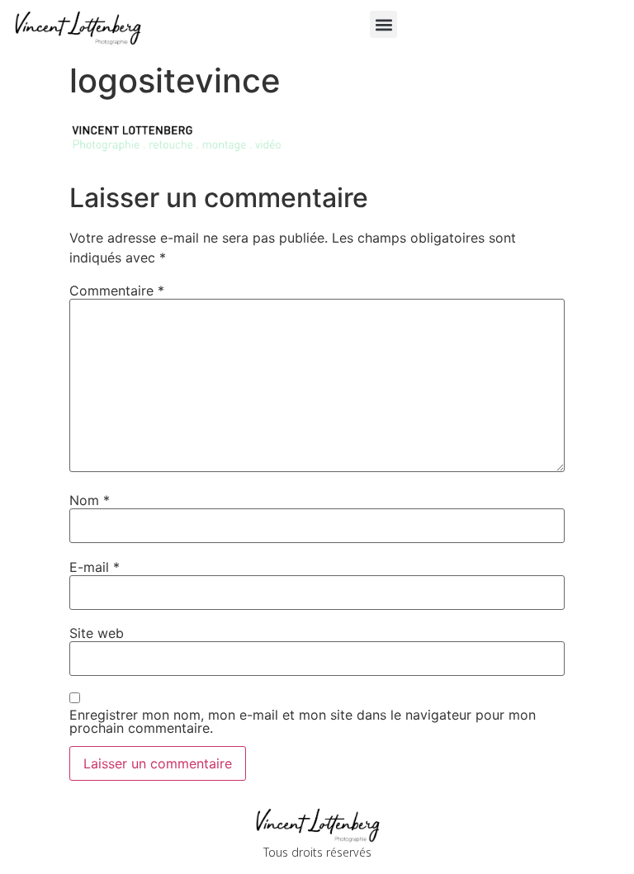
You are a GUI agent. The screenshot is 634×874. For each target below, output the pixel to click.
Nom (89, 500)
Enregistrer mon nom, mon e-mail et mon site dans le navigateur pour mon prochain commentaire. (302, 721)
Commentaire (116, 290)
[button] (383, 24)
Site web (96, 633)
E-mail (94, 567)
